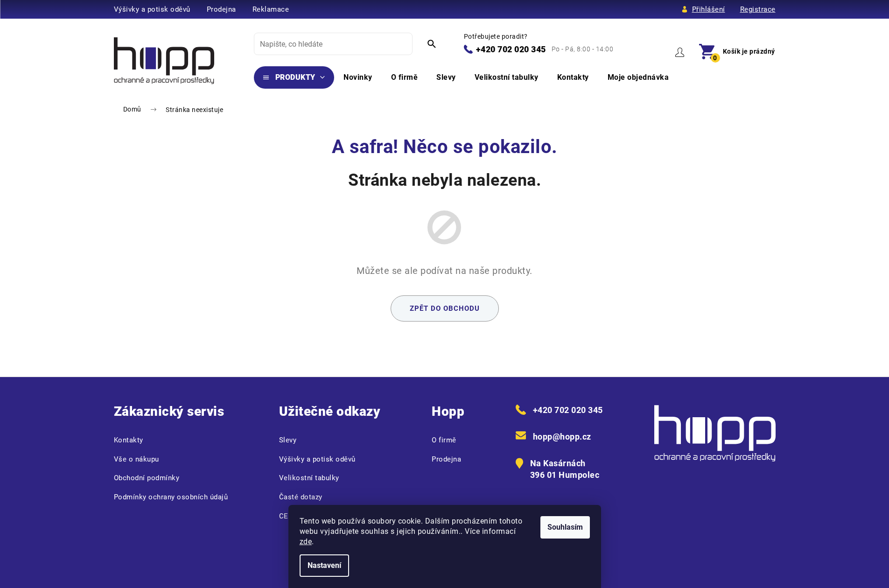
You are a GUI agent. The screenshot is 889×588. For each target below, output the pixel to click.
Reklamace (270, 9)
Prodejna (221, 9)
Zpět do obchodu (445, 308)
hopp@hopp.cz (562, 436)
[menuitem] (294, 77)
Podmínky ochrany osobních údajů (171, 497)
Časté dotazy (300, 497)
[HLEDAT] (432, 44)
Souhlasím (565, 527)
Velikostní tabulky (309, 478)
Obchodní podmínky (147, 478)
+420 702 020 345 (511, 49)
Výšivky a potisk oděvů (152, 9)
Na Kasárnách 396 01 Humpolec (565, 469)
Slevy (288, 440)
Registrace (758, 9)
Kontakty (128, 440)
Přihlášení (708, 9)
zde (306, 541)
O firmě (444, 440)
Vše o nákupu (136, 459)
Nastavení (324, 565)
